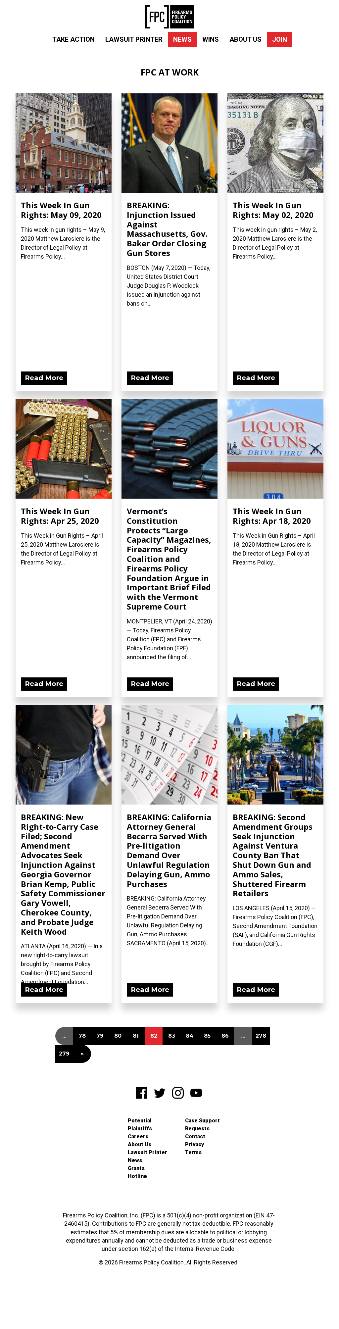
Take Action (73, 39)
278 (261, 1036)
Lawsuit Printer (134, 39)
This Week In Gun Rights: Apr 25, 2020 (60, 516)
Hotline (137, 1176)
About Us (245, 39)
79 (100, 1036)
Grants (136, 1168)
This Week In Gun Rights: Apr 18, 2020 (272, 516)
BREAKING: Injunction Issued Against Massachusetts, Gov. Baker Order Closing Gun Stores (167, 229)
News (182, 39)
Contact (195, 1136)
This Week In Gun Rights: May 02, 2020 (273, 210)
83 (171, 1036)
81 (136, 1036)
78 (82, 1036)
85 (207, 1036)
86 (225, 1036)
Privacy (194, 1144)
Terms (193, 1152)
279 (64, 1054)
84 (189, 1036)
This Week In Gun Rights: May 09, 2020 (61, 210)
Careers (138, 1136)
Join (279, 39)
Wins (210, 39)
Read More (44, 378)
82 (153, 1036)
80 (117, 1036)
